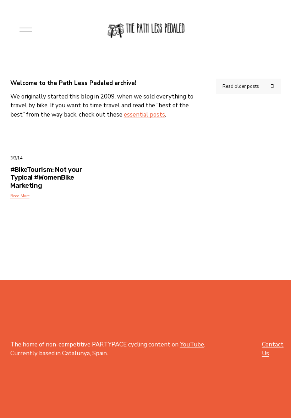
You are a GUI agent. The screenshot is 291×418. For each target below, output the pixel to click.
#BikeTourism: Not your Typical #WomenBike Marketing (46, 177)
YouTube (192, 344)
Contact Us (273, 348)
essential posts (144, 115)
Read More (19, 196)
